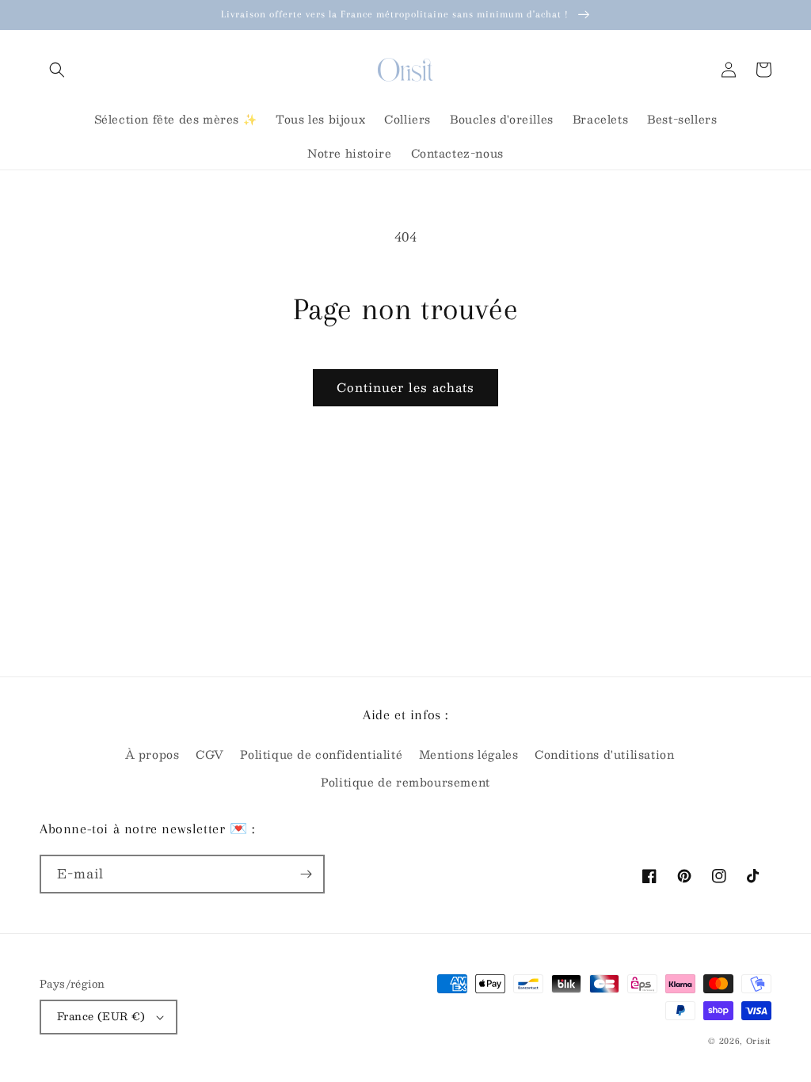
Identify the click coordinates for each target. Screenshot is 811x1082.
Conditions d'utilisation (604, 754)
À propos (152, 754)
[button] (57, 69)
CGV (210, 754)
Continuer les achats (405, 387)
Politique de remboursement (405, 781)
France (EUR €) (101, 1016)
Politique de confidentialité (321, 754)
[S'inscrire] (305, 874)
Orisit (758, 1040)
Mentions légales (469, 754)
